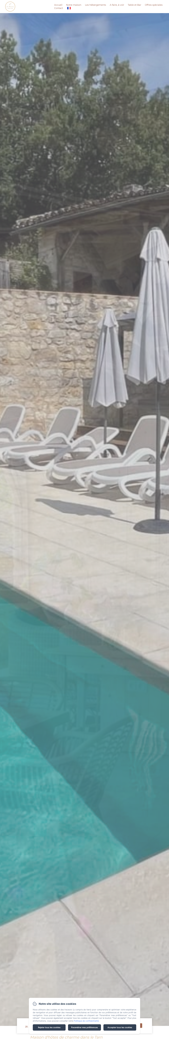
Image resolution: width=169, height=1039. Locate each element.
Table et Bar (134, 5)
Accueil (58, 5)
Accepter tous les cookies (120, 1027)
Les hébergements (95, 5)
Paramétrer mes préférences (84, 1027)
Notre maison (73, 5)
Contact (58, 8)
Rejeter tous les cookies (49, 1027)
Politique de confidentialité (86, 1021)
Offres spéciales (154, 5)
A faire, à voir (117, 5)
